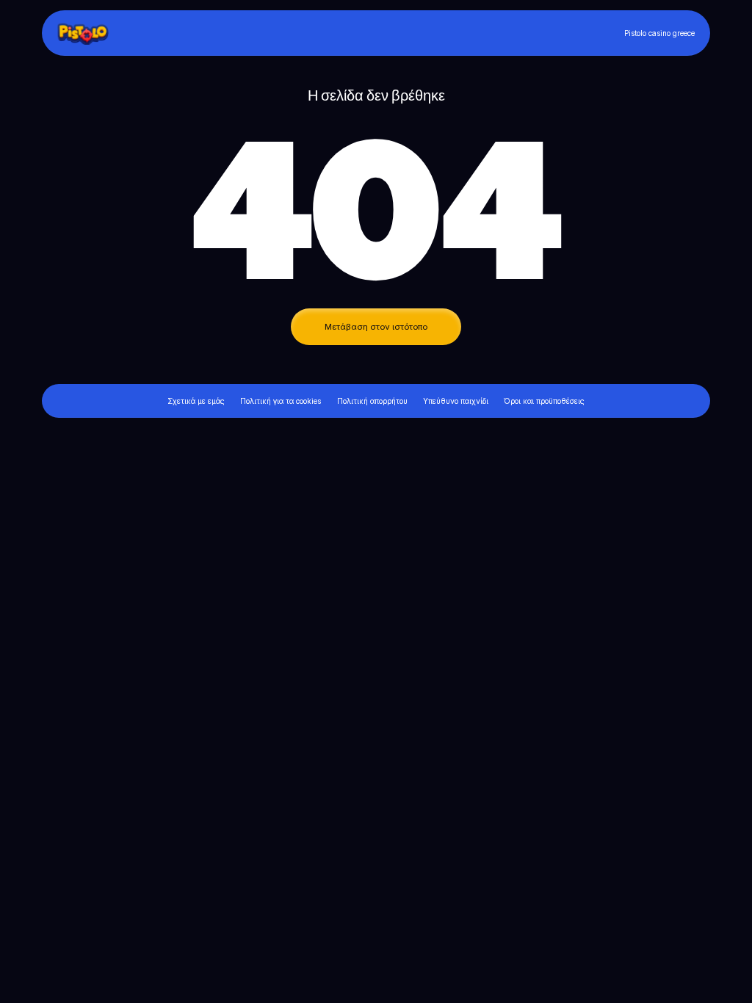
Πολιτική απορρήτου (372, 401)
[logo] (89, 33)
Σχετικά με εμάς (196, 401)
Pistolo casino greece (659, 33)
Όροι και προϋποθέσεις (544, 401)
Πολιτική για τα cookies (280, 401)
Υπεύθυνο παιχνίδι (455, 401)
